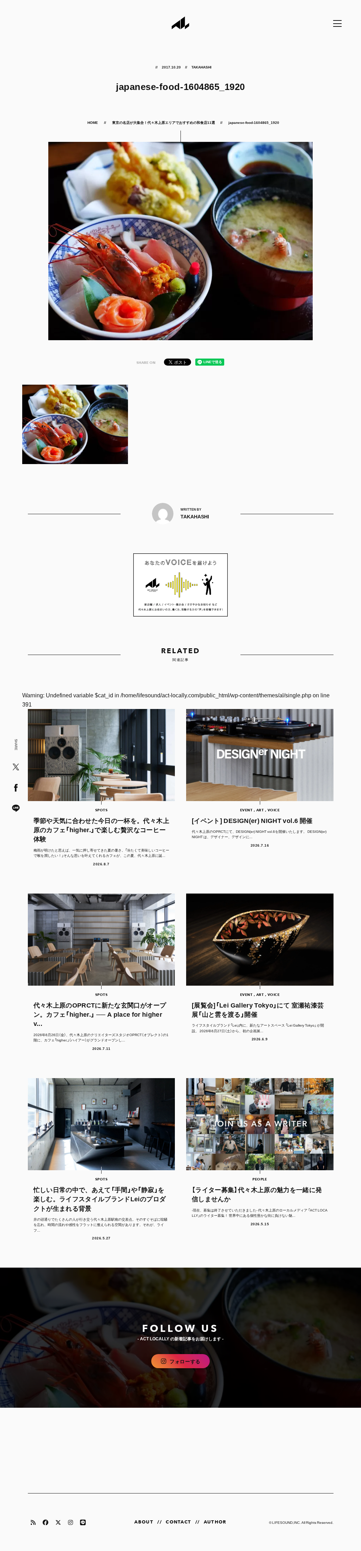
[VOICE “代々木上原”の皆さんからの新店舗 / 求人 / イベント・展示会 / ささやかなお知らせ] (180, 584)
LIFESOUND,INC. (286, 1522)
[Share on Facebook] (15, 788)
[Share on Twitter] (15, 767)
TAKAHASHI (201, 67)
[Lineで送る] (15, 808)
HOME (93, 122)
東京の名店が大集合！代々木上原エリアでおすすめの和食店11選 (163, 122)
